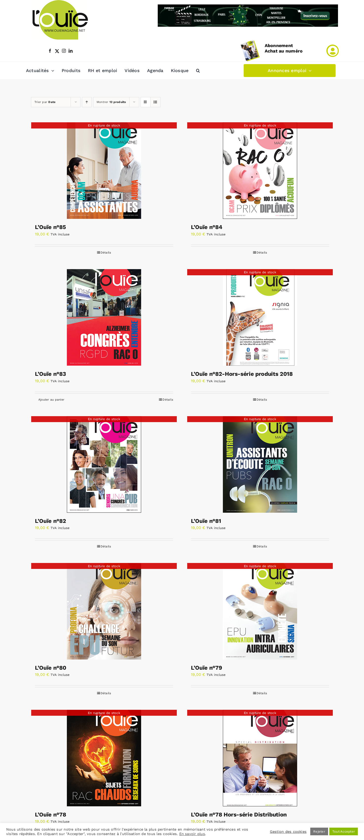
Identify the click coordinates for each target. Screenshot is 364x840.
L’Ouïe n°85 (50, 227)
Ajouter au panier (51, 399)
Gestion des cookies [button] (288, 831)
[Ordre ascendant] (87, 102)
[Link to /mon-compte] (332, 51)
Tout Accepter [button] (343, 831)
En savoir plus (192, 834)
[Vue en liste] (155, 102)
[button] (198, 70)
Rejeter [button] (319, 831)
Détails (106, 252)
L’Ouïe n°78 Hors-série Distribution (239, 814)
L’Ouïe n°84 (206, 227)
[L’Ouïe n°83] (104, 317)
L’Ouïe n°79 (206, 667)
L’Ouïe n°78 (50, 814)
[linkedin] (71, 51)
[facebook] (50, 51)
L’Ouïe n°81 (206, 521)
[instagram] (64, 51)
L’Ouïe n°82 (50, 521)
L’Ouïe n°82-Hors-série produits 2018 (242, 374)
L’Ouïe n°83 (50, 374)
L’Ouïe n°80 (50, 667)
